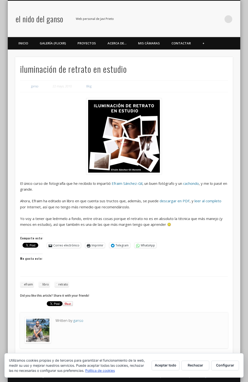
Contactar (181, 43)
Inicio (23, 43)
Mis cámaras (149, 43)
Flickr (198, 19)
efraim (28, 284)
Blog (89, 86)
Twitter (189, 19)
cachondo (191, 183)
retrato (63, 284)
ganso (34, 86)
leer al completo (207, 200)
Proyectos (87, 43)
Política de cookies (100, 370)
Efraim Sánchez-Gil (127, 183)
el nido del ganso (39, 18)
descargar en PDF (175, 200)
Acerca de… (117, 43)
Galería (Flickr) (53, 43)
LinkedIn (218, 19)
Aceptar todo (165, 365)
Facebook (179, 19)
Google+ (208, 19)
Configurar (225, 365)
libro (45, 284)
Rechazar (195, 365)
